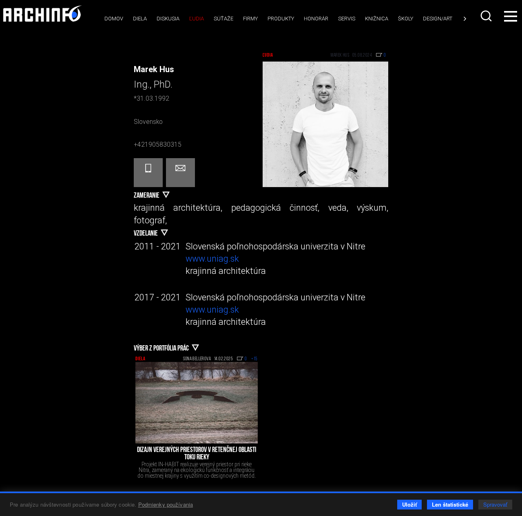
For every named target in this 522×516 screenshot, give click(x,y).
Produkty (281, 18)
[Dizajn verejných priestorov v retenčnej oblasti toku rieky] (196, 402)
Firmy (250, 18)
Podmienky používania (165, 504)
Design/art (437, 18)
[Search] (487, 16)
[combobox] (487, 16)
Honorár (316, 18)
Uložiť (409, 504)
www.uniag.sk (212, 259)
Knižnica (376, 18)
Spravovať (495, 504)
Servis (346, 18)
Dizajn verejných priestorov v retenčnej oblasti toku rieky (196, 454)
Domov (113, 18)
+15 (254, 359)
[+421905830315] (148, 172)
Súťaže (223, 18)
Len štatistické (450, 504)
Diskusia (168, 18)
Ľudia (196, 18)
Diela (140, 18)
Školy (405, 18)
